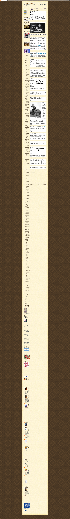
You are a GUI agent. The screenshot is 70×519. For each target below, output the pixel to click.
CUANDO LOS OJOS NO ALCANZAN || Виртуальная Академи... (27, 87)
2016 (25, 298)
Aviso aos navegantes (26, 475)
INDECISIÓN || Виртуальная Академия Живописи (27, 210)
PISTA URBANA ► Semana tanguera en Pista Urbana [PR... (27, 110)
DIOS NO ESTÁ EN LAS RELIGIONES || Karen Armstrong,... (27, 120)
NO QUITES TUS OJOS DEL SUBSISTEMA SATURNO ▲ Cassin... (27, 146)
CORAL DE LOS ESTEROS (26, 459)
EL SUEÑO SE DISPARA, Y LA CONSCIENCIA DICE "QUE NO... (27, 234)
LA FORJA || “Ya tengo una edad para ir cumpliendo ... (27, 276)
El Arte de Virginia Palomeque (26, 422)
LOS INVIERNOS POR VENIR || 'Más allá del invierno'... (27, 160)
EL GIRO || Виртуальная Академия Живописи (27, 133)
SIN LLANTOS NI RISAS (28, 447)
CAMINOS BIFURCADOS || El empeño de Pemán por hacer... (27, 165)
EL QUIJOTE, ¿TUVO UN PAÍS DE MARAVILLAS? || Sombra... (27, 274)
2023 (25, 58)
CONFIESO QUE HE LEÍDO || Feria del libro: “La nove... (27, 161)
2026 (25, 56)
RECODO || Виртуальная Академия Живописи (27, 184)
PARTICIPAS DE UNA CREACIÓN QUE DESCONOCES (27, 238)
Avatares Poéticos (26, 465)
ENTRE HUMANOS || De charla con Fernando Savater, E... (27, 154)
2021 (25, 59)
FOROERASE (26, 427)
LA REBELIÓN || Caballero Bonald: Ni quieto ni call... (27, 272)
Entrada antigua (44, 184)
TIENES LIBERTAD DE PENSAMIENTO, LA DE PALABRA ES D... (27, 268)
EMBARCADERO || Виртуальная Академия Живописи (27, 75)
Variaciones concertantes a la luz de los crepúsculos (28, 481)
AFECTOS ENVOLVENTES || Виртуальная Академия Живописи (27, 101)
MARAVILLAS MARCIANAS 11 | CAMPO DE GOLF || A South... (27, 118)
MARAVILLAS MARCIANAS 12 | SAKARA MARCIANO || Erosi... (27, 115)
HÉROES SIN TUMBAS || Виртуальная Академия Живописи (27, 208)
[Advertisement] (35, 179)
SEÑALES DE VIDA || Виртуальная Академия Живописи (27, 172)
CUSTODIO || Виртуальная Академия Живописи (27, 177)
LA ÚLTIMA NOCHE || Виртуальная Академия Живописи (27, 74)
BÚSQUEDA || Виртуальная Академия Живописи (27, 203)
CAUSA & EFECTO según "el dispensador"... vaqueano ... (26, 72)
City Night (28, 423)
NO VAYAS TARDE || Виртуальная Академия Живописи (27, 79)
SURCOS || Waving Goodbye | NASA (27, 142)
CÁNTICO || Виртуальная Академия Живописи (27, 127)
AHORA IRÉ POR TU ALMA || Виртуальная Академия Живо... (27, 124)
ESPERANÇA (28, 469)
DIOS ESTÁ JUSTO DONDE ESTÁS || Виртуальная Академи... (27, 129)
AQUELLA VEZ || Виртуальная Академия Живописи (27, 136)
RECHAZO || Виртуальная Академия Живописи (27, 187)
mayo (25, 68)
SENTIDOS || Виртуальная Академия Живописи (27, 126)
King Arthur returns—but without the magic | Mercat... (27, 167)
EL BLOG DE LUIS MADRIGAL (26, 411)
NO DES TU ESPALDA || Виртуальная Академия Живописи (27, 193)
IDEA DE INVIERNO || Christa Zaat (27, 226)
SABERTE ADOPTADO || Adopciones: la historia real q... (27, 216)
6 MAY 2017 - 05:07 (36, 22)
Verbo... (25, 495)
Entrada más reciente (32, 184)
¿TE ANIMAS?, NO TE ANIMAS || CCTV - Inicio (27, 246)
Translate (28, 21)
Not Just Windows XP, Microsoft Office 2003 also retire (27, 461)
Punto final (26, 436)
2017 (25, 62)
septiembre (26, 65)
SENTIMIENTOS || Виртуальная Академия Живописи (27, 97)
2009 (25, 303)
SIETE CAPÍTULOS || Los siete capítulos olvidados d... (27, 261)
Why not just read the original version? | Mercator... (27, 214)
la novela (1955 (39, 45)
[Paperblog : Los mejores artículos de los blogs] (26, 377)
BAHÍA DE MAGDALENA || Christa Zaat (26, 228)
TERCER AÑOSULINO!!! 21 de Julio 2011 (28, 489)
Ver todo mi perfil (25, 346)
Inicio (38, 184)
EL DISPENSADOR (28, 3)
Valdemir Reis (26, 439)
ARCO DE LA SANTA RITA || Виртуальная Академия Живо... (27, 85)
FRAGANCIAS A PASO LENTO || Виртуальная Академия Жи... (27, 89)
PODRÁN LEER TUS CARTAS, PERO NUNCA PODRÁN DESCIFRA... (27, 266)
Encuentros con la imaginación (26, 435)
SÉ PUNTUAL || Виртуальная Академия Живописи (27, 77)
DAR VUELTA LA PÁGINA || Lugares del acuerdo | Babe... (27, 258)
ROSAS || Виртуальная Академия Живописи (27, 103)
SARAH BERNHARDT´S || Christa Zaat (27, 232)
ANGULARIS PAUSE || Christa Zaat (27, 231)
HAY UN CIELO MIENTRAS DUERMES (26, 240)
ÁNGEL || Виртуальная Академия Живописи (27, 189)
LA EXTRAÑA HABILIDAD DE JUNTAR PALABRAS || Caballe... (27, 270)
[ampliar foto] (35, 109)
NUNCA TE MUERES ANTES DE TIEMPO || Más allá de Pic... (27, 278)
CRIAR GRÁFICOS (28, 441)
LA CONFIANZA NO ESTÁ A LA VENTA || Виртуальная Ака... (27, 192)
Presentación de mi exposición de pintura (26, 466)
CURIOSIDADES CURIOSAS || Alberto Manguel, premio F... (27, 149)
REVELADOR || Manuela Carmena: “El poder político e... (27, 280)
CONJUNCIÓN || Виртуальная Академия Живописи (27, 93)
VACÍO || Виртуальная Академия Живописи (27, 181)
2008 (25, 304)
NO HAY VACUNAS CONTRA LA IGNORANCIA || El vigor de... (27, 256)
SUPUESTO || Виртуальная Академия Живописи (27, 186)
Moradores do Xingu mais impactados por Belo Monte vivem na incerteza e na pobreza (27, 454)
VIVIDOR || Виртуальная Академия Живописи (27, 190)
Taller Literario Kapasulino (26, 487)
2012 (25, 301)
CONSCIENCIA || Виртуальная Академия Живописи (27, 182)
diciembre (26, 63)
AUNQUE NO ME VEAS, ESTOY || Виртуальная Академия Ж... (27, 195)
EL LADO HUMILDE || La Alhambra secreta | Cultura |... (27, 260)
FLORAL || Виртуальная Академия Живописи (27, 139)
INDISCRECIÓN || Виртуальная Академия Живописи (27, 205)
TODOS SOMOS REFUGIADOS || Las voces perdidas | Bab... (27, 252)
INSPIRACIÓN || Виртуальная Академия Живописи (27, 131)
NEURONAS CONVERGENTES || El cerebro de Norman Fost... (27, 152)
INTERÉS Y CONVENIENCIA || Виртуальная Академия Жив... (27, 197)
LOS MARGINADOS (27, 379)
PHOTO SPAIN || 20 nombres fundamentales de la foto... (27, 248)
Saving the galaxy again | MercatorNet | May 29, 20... (27, 212)
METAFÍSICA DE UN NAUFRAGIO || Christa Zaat (27, 230)
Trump (37, 99)
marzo (25, 296)
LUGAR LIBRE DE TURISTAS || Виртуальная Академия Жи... (26, 83)
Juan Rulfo (34, 166)
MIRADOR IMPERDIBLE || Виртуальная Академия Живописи (27, 81)
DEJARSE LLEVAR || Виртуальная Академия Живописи (27, 92)
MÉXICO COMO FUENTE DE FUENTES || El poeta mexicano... (27, 158)
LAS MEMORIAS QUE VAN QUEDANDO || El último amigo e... (27, 163)
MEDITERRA (26, 496)
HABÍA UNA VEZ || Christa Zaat (27, 224)
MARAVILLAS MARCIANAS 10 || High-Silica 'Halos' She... (27, 144)
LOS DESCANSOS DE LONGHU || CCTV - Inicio (27, 242)
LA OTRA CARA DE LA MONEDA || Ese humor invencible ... (27, 148)
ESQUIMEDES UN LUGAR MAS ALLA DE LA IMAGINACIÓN (27, 446)
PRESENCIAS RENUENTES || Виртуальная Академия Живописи (27, 99)
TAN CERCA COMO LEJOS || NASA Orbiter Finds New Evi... (27, 112)
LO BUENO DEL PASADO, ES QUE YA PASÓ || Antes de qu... (27, 254)
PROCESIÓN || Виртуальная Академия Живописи (27, 201)
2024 (25, 57)
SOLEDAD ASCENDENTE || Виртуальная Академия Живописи (27, 179)
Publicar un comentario (32, 173)
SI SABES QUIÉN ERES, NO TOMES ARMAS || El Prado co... (27, 155)
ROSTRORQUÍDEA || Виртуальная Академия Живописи (27, 199)
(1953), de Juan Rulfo (37, 38)
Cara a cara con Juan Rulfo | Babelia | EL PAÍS (34, 10)
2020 (25, 60)
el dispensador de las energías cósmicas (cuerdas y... (27, 69)
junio (25, 67)
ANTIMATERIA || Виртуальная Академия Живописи (27, 134)
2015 (25, 299)
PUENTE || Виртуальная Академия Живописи (27, 140)
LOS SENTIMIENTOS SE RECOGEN (27, 235)
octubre (26, 64)
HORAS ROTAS (26, 387)
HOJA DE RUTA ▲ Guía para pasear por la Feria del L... (27, 282)
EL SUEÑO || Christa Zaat (27, 222)
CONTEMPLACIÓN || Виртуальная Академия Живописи (27, 138)
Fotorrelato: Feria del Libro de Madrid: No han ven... (27, 284)
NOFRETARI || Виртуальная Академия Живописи (27, 207)
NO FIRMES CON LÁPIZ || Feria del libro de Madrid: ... (27, 250)
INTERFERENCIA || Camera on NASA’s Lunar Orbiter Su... (27, 218)
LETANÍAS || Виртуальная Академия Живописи (27, 95)
